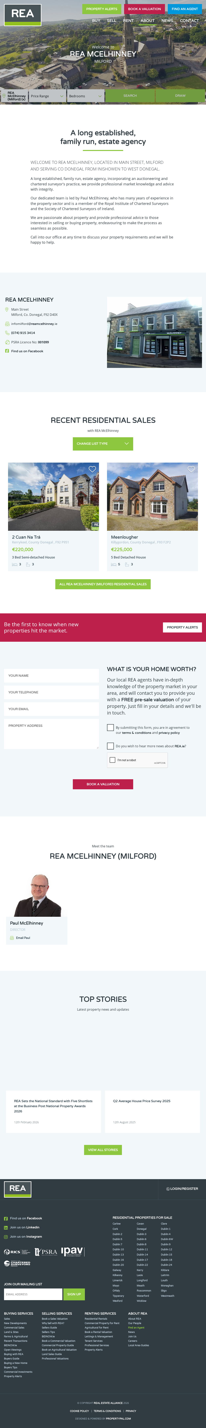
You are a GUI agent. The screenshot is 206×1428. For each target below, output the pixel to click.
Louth (164, 1280)
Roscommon (144, 1290)
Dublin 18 (166, 1260)
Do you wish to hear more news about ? (151, 746)
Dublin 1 (166, 1229)
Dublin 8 (141, 1244)
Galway (117, 1270)
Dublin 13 (118, 1254)
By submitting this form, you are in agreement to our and (153, 730)
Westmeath (167, 1296)
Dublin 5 (117, 1239)
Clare (164, 1223)
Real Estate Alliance (108, 1403)
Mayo (116, 1285)
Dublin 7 (117, 1244)
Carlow (117, 1223)
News (167, 20)
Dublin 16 (118, 1260)
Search (130, 96)
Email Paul (23, 938)
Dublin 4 (166, 1234)
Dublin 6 (141, 1239)
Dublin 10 (118, 1249)
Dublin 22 (142, 1265)
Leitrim (165, 1275)
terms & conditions (136, 733)
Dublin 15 (166, 1254)
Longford (142, 1280)
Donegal (141, 1229)
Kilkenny (117, 1275)
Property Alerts (101, 9)
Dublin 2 (117, 1234)
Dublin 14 (142, 1254)
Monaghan (167, 1285)
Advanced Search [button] (188, 93)
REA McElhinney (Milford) (17, 96)
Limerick (118, 1280)
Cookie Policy (79, 1411)
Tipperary (118, 1296)
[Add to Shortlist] (92, 470)
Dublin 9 (166, 1244)
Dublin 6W (167, 1239)
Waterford (143, 1296)
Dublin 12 (166, 1249)
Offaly (116, 1290)
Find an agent (185, 9)
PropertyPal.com (118, 1418)
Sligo (164, 1290)
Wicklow (141, 1301)
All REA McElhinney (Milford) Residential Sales (103, 584)
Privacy (131, 1411)
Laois (140, 1275)
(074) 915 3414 (23, 333)
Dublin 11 (142, 1249)
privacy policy (169, 733)
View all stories (103, 1150)
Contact (189, 20)
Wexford (118, 1301)
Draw (180, 96)
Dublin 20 (118, 1265)
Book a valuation (144, 9)
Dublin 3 (141, 1234)
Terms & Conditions (107, 1411)
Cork (115, 1229)
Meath (140, 1285)
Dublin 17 (142, 1260)
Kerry (140, 1270)
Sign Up (74, 1294)
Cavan (140, 1223)
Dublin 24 (166, 1265)
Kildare (165, 1270)
